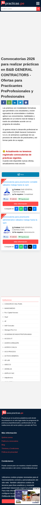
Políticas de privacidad (10, 452)
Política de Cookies (9, 496)
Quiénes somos (7, 437)
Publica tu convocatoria (10, 441)
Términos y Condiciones (10, 448)
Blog (3, 445)
